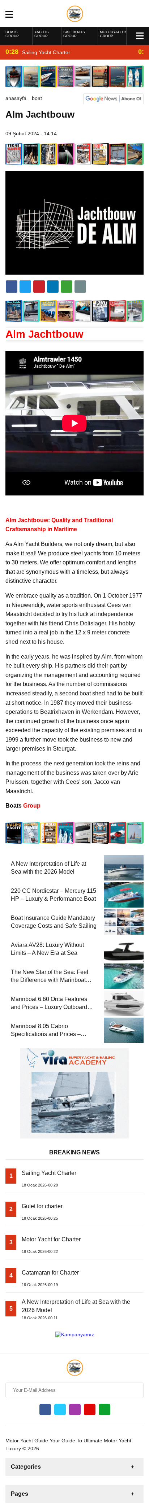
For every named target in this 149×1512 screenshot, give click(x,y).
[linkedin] (39, 286)
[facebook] (11, 286)
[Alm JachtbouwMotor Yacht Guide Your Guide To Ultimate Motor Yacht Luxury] (74, 13)
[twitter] (25, 286)
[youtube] (89, 1409)
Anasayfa (15, 98)
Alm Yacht (26, 544)
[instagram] (75, 1409)
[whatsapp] (104, 1409)
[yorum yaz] (80, 286)
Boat (37, 98)
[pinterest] (53, 286)
